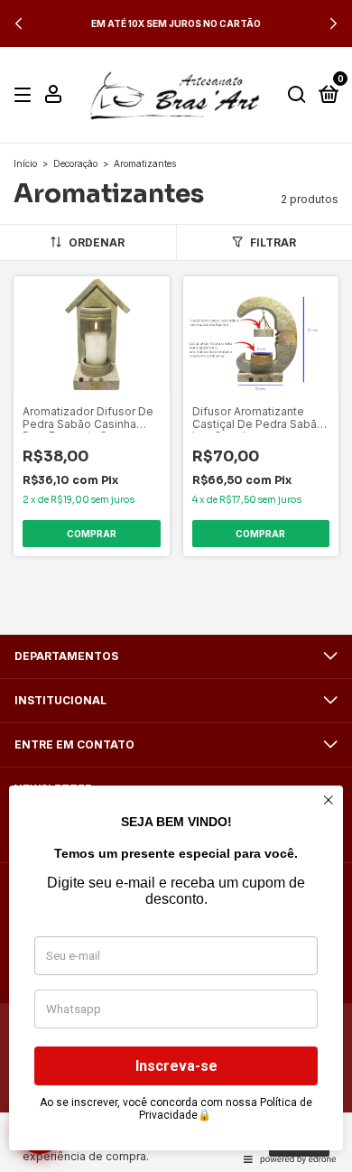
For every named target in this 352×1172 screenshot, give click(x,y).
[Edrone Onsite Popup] (176, 586)
